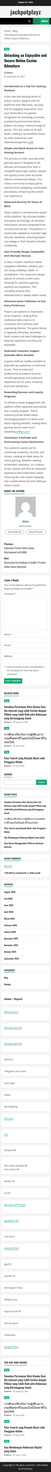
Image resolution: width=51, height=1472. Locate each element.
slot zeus (8, 1118)
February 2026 (10, 925)
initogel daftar (11, 1346)
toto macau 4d (11, 1169)
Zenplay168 (10, 1150)
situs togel (9, 1083)
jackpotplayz (25, 11)
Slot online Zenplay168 (15, 1165)
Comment (10, 593)
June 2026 (8, 905)
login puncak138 (12, 1311)
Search (8, 774)
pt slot (7, 1193)
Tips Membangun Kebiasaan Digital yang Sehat (24, 837)
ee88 (30, 142)
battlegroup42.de (13, 1027)
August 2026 (10, 892)
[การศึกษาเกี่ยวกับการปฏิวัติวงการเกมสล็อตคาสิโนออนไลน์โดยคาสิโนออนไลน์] (25, 728)
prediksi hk (9, 1275)
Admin (10, 72)
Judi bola (8, 1059)
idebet (7, 1094)
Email (7, 645)
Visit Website (14, 532)
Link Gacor (9, 1236)
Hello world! (35, 872)
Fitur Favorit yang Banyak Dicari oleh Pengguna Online (24, 760)
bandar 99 (9, 1181)
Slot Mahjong (11, 1106)
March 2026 (9, 918)
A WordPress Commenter (15, 872)
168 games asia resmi (15, 1071)
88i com (8, 865)
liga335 (7, 1264)
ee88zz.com (23, 431)
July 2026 (8, 898)
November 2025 (11, 945)
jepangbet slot (11, 1220)
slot (6, 1134)
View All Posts (36, 532)
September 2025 (11, 958)
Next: (25, 562)
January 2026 (10, 932)
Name (8, 634)
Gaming (7, 984)
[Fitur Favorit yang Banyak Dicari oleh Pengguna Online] (25, 752)
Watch (44, 21)
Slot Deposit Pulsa (13, 1287)
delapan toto (10, 1299)
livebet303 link (11, 1248)
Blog (6, 49)
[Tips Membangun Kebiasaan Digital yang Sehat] (25, 1441)
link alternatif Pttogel (14, 1204)
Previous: (19, 548)
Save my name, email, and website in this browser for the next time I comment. (25, 670)
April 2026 (8, 911)
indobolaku (10, 1335)
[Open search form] (29, 21)
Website (8, 656)
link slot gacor (11, 1011)
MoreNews (42, 1465)
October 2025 (10, 951)
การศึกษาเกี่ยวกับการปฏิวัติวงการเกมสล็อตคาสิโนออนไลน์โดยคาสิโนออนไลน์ (25, 738)
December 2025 (11, 938)
